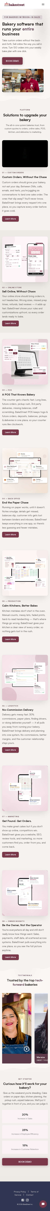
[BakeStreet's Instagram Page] (27, 1200)
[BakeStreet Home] (14, 5)
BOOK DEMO (12, 61)
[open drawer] (43, 4)
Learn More (10, 218)
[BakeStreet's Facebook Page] (22, 1200)
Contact (29, 1195)
